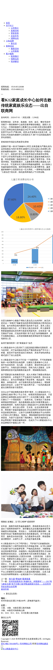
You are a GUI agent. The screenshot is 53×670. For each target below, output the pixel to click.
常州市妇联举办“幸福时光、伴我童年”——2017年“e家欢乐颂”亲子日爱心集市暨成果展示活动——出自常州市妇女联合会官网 (26, 584)
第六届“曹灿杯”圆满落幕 (19, 579)
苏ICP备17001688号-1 (10, 644)
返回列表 (5, 589)
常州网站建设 (42, 644)
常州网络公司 (26, 644)
